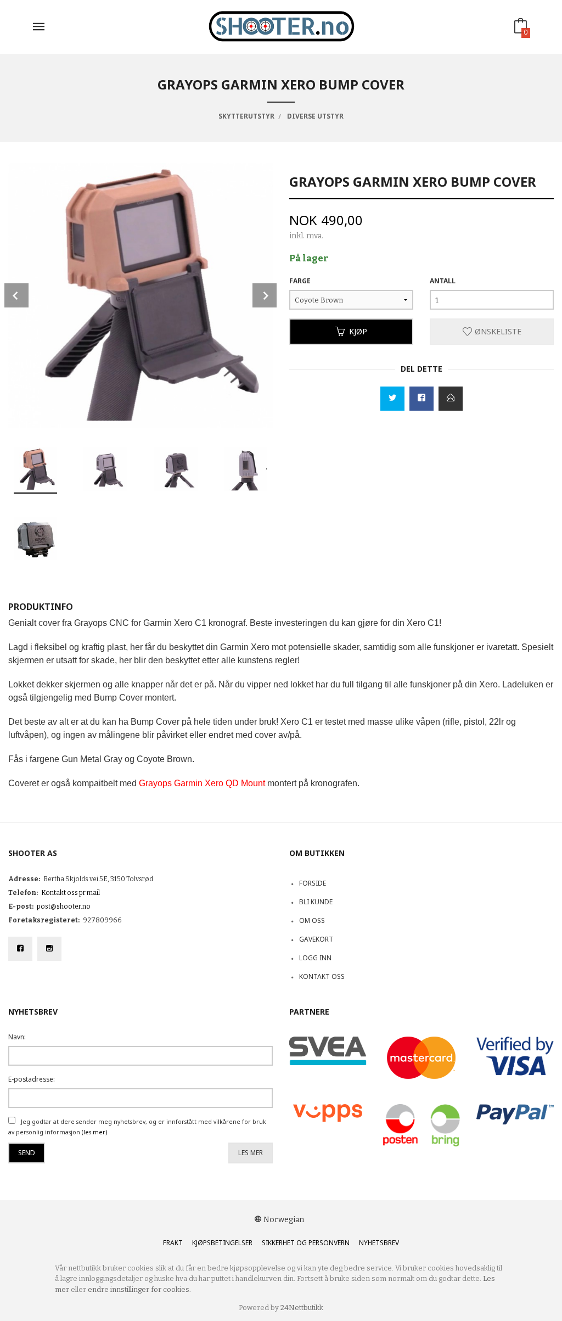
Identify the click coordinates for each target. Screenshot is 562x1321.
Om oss (312, 920)
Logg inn (315, 957)
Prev (16, 295)
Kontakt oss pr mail (70, 893)
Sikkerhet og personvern (306, 1242)
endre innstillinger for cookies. (139, 1289)
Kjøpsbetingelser (222, 1242)
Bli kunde (316, 901)
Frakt (173, 1242)
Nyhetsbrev (379, 1242)
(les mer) (94, 1132)
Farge (300, 281)
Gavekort (316, 939)
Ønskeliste (497, 331)
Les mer (250, 1152)
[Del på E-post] (451, 399)
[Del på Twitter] (392, 399)
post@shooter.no (64, 906)
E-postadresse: (31, 1079)
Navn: (17, 1037)
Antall (443, 281)
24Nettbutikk (301, 1307)
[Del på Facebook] (421, 399)
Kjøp (358, 331)
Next (264, 295)
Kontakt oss (322, 976)
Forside (312, 883)
